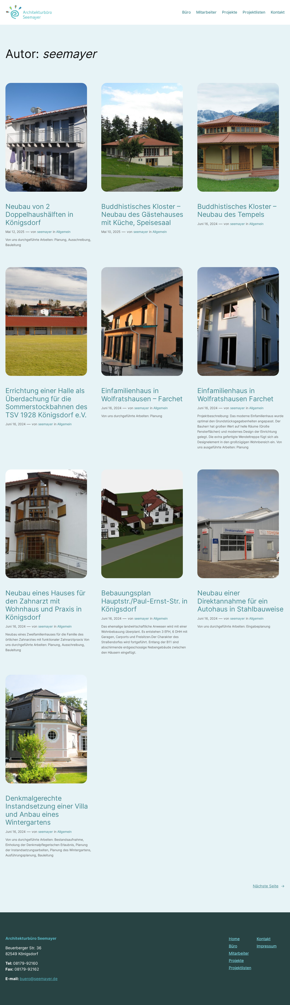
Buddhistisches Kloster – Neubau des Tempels (236, 211)
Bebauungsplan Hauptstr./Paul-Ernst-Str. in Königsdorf (144, 601)
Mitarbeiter (239, 953)
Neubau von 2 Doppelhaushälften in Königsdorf (39, 215)
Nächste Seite (269, 886)
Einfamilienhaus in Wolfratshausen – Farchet (142, 395)
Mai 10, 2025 (111, 232)
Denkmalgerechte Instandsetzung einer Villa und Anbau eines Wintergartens (46, 810)
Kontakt (264, 939)
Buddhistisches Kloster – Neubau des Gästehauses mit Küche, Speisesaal (142, 215)
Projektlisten (240, 968)
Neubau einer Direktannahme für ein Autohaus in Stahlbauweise (240, 601)
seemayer (44, 232)
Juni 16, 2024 (207, 224)
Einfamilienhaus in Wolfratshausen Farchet (235, 395)
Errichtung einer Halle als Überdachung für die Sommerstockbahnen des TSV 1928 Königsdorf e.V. (46, 403)
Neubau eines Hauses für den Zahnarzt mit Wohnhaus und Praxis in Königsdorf (45, 605)
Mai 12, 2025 (14, 232)
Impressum (267, 946)
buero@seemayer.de (39, 978)
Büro (233, 946)
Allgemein (63, 232)
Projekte (236, 960)
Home (234, 939)
